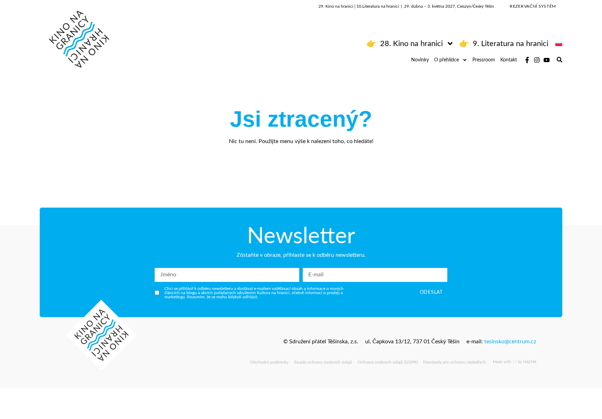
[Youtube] (546, 60)
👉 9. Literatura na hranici (503, 43)
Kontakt (508, 60)
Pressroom (483, 60)
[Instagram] (537, 60)
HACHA (529, 362)
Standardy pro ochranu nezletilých (454, 362)
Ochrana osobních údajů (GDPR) (387, 362)
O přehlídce (446, 60)
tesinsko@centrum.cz (510, 341)
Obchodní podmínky (269, 362)
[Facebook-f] (527, 60)
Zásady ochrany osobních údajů (323, 362)
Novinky (420, 60)
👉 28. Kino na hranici (404, 43)
